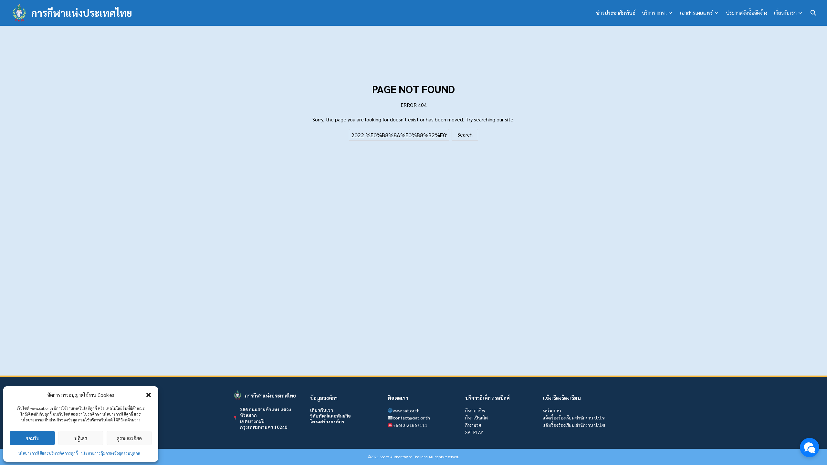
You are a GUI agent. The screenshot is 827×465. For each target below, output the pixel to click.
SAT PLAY (474, 432)
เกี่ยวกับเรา (785, 12)
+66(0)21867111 (410, 425)
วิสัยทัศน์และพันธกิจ (330, 415)
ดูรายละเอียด (129, 438)
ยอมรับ (32, 438)
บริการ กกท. (654, 12)
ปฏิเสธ (80, 438)
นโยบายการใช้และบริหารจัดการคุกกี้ (48, 453)
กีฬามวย (473, 425)
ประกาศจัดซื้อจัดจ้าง (746, 12)
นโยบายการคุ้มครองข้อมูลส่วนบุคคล (110, 453)
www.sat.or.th (406, 410)
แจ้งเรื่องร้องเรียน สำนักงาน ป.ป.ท (574, 417)
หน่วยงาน (552, 410)
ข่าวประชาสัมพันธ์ (615, 12)
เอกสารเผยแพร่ (696, 12)
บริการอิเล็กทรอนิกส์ (487, 398)
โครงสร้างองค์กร (327, 421)
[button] (148, 395)
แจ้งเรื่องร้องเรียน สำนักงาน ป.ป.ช (574, 425)
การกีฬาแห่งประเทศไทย (81, 12)
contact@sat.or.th (411, 417)
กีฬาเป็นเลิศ (476, 417)
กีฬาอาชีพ (475, 410)
